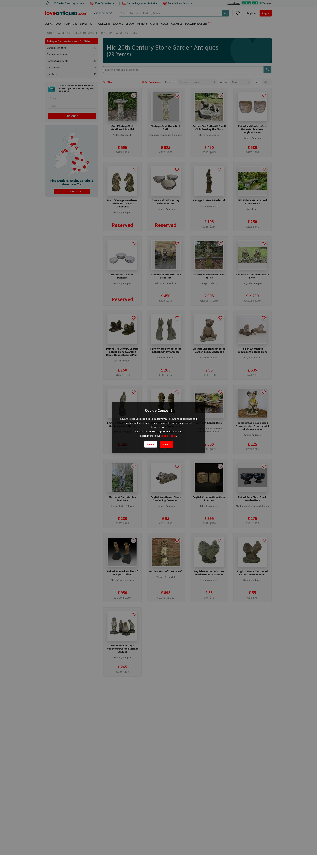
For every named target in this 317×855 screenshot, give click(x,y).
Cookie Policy (168, 435)
